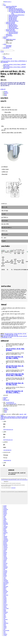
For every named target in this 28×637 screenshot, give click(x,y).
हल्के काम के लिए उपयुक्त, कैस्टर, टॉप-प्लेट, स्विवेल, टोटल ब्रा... (15, 366)
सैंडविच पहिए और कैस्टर (13, 16)
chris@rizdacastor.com (11, 403)
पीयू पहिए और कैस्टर (13, 19)
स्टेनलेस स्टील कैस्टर (11, 416)
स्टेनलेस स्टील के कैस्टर (10, 30)
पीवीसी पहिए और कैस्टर (13, 26)
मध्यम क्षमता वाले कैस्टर (10, 23)
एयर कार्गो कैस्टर (9, 35)
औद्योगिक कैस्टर (4, 416)
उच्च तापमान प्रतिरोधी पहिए (11, 6)
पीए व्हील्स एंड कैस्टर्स (13, 17)
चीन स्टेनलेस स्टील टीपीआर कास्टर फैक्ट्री (12, 418)
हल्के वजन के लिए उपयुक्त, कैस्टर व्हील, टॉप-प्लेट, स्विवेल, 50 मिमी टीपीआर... (15, 374)
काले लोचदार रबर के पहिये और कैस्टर (16, 10)
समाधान (4, 38)
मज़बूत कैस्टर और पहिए (10, 22)
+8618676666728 (7, 460)
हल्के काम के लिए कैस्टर (13, 32)
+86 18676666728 (10, 402)
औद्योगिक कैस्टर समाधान (11, 39)
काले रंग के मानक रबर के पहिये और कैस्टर (17, 11)
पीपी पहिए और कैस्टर (13, 18)
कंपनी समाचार (8, 45)
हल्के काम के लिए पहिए (10, 29)
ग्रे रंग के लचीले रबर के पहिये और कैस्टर (16, 15)
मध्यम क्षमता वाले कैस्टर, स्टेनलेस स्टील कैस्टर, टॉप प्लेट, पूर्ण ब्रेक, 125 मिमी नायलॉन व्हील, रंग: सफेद (14, 334)
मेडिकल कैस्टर (9, 34)
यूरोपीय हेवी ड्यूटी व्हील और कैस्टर (15, 8)
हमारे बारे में (5, 37)
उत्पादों (4, 5)
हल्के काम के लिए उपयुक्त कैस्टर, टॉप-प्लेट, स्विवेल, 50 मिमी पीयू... (14, 357)
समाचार (4, 44)
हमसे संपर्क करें (6, 48)
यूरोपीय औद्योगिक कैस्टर (10, 7)
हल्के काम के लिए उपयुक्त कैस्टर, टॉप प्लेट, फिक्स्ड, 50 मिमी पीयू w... (14, 391)
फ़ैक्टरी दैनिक (8, 46)
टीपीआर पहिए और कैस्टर (13, 21)
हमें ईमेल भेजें (3, 89)
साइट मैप (21, 414)
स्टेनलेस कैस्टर (19, 416)
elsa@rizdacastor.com (8, 439)
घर (3, 4)
